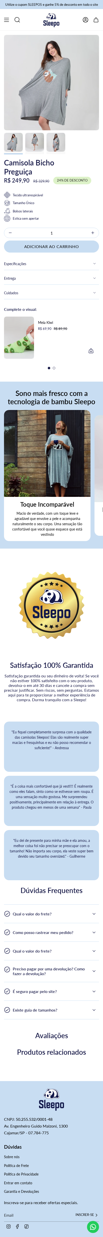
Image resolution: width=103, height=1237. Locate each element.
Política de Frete (16, 1165)
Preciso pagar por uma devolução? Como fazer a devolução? (49, 971)
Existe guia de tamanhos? (35, 1010)
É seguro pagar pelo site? (35, 991)
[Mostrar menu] (7, 20)
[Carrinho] (96, 20)
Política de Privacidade (21, 1174)
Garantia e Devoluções (21, 1191)
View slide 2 (54, 368)
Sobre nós (12, 1157)
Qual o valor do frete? (32, 913)
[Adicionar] (91, 351)
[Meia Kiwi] (19, 338)
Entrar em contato (18, 1183)
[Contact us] (93, 1227)
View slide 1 (49, 368)
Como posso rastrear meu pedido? (43, 932)
